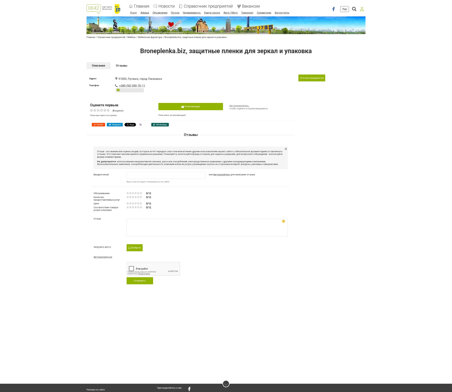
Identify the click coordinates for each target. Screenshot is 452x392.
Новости (167, 6)
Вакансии (251, 6)
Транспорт (247, 12)
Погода (175, 12)
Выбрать (136, 247)
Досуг (133, 12)
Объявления (160, 12)
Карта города (212, 12)
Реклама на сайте (96, 389)
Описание (98, 65)
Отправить (140, 280)
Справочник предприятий (208, 6)
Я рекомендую (192, 106)
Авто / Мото (231, 12)
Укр (344, 9)
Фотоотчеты (282, 12)
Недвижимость (192, 12)
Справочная (264, 12)
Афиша (145, 12)
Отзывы (121, 65)
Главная (141, 6)
